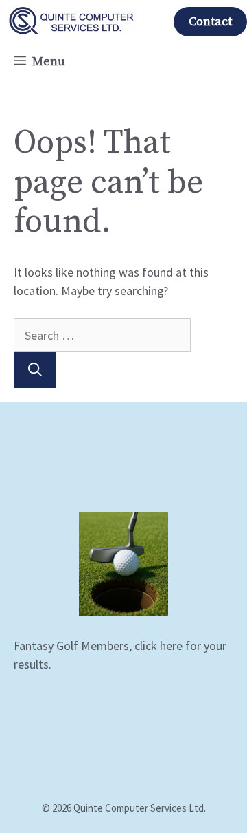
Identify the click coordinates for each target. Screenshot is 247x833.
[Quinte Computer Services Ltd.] (71, 20)
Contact (210, 22)
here (171, 645)
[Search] (35, 370)
